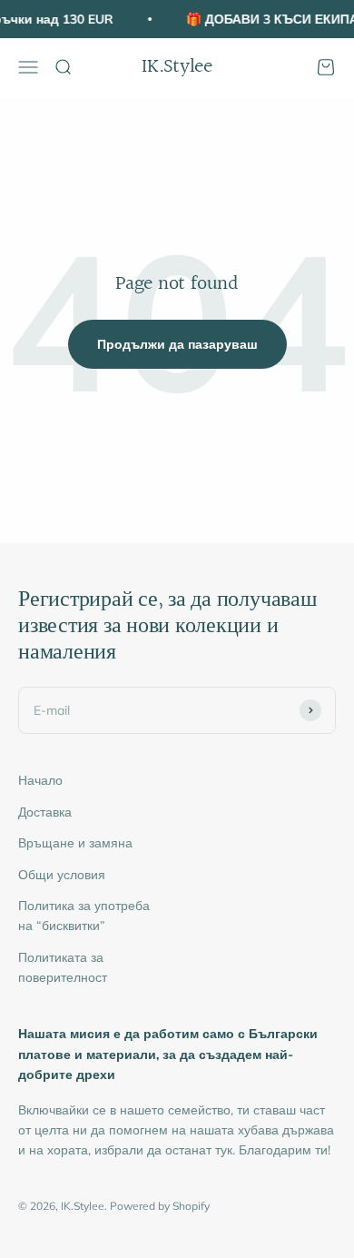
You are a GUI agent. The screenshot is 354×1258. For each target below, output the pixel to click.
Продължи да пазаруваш (177, 344)
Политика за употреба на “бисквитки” (84, 915)
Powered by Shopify (160, 1206)
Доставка (45, 812)
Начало (40, 780)
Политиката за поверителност (62, 967)
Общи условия (61, 875)
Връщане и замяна (75, 843)
